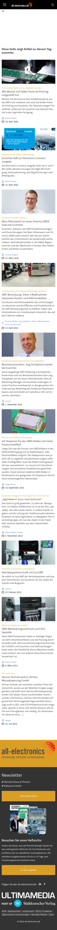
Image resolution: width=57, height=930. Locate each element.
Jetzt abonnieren (28, 796)
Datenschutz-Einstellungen (16, 914)
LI (41, 884)
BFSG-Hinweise (44, 911)
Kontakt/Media (39, 914)
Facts (51, 914)
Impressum (28, 911)
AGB (4, 911)
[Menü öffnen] (4, 4)
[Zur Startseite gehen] (21, 4)
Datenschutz (14, 911)
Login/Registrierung (53, 4)
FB (45, 884)
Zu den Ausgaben (29, 870)
